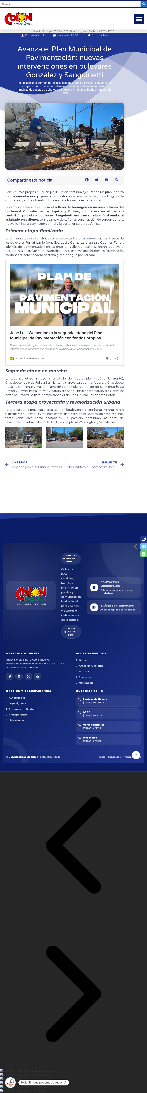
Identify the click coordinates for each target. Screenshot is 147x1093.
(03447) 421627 (92, 728)
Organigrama (17, 703)
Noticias (84, 671)
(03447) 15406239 (93, 702)
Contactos (114, 757)
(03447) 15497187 (93, 715)
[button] (139, 19)
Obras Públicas (100, 35)
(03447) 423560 (92, 741)
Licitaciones (17, 720)
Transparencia (18, 714)
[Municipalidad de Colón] (31, 595)
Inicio (102, 757)
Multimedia (86, 682)
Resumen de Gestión (22, 709)
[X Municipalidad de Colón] (28, 676)
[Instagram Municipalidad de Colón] (19, 676)
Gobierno (85, 660)
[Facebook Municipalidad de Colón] (9, 676)
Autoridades (17, 697)
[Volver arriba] (136, 755)
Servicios (85, 677)
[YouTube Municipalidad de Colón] (37, 676)
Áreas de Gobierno (91, 665)
